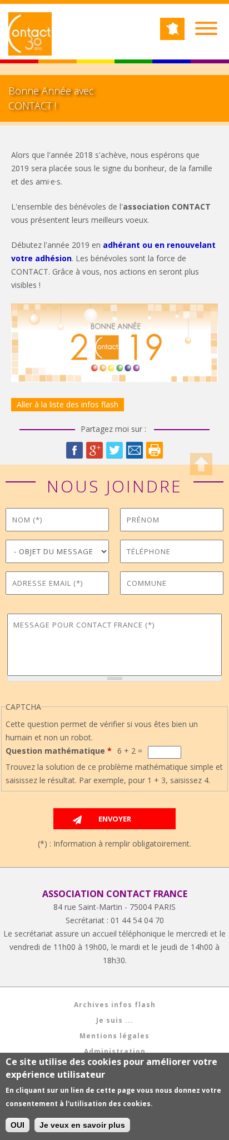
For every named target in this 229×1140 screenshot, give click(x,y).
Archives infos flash (115, 1004)
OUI (17, 1125)
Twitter (114, 450)
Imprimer (154, 450)
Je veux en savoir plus (82, 1125)
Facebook (74, 450)
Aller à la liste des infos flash (67, 404)
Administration (115, 1051)
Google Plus (94, 450)
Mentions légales (114, 1036)
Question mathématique (59, 750)
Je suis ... (114, 1020)
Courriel (134, 450)
